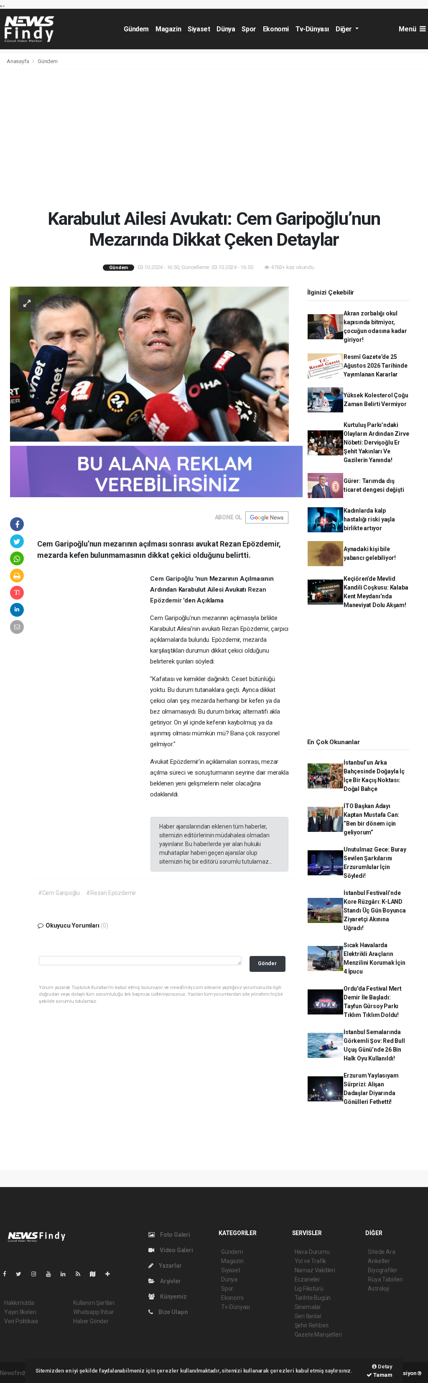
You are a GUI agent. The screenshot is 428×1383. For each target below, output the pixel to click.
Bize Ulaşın (172, 1312)
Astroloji (378, 1288)
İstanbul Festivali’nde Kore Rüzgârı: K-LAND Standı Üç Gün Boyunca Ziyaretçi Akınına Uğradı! (375, 910)
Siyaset (199, 29)
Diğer (345, 29)
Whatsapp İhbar (93, 1312)
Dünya (226, 29)
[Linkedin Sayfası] (66, 1274)
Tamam (382, 1375)
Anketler (379, 1261)
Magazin (168, 29)
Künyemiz (172, 1296)
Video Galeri (175, 1250)
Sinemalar (308, 1307)
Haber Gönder (91, 1321)
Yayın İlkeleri (20, 1312)
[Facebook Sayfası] (8, 1274)
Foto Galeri (174, 1234)
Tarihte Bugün (313, 1297)
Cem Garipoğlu (172, 578)
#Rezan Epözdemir (111, 893)
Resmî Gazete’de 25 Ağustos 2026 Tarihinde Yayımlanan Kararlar (376, 365)
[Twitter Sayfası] (22, 1274)
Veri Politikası (21, 1321)
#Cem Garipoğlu (59, 893)
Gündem (136, 29)
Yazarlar (169, 1265)
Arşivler (170, 1281)
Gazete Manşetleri (318, 1334)
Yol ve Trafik (310, 1261)
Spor (249, 29)
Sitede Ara (381, 1251)
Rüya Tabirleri (385, 1279)
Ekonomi (276, 29)
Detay (384, 1366)
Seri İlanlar (308, 1316)
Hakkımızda (19, 1302)
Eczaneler (307, 1279)
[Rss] (81, 1274)
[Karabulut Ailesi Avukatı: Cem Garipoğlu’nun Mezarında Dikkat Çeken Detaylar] (149, 363)
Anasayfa (18, 61)
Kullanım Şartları (94, 1302)
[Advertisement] (214, 138)
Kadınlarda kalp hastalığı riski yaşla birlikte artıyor (369, 519)
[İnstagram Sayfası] (37, 1274)
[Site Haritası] (96, 1274)
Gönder (267, 963)
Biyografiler (382, 1270)
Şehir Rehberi (312, 1325)
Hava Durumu (312, 1251)
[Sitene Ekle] (111, 1274)
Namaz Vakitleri (315, 1270)
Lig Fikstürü (309, 1288)
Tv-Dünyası (312, 29)
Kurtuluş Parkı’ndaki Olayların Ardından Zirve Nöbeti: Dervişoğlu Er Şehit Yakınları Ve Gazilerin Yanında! (376, 442)
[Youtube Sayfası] (52, 1274)
